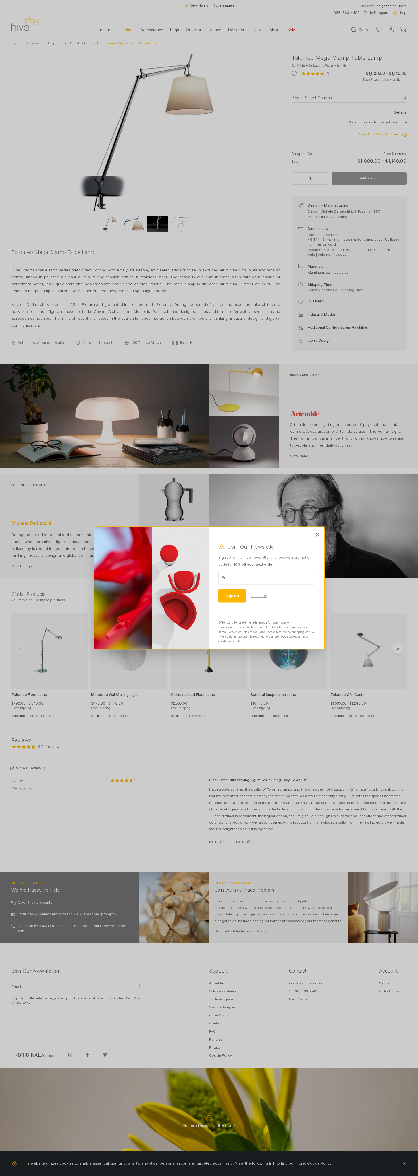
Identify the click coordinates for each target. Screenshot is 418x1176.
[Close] (317, 534)
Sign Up (232, 595)
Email (226, 577)
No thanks (259, 596)
